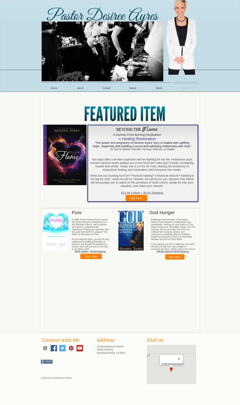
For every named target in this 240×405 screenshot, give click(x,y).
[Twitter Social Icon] (62, 348)
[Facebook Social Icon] (54, 348)
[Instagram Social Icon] (45, 348)
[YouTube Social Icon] (80, 348)
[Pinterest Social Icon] (71, 348)
